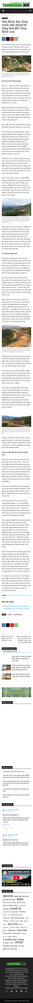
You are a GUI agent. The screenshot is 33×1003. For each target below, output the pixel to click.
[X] (8, 39)
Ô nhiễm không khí (12, 936)
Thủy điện (22, 930)
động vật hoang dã (10, 949)
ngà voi (5, 924)
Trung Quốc (16, 933)
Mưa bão (11, 921)
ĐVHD (19, 942)
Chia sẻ (6, 829)
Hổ (9, 915)
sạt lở (5, 930)
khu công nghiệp (17, 918)
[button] (3, 10)
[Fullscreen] (29, 884)
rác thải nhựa (14, 927)
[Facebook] (4, 39)
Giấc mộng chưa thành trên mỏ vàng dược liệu (21, 675)
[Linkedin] (11, 991)
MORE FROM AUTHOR (10, 651)
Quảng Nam (6, 927)
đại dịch (21, 946)
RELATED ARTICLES (9, 649)
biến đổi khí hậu (21, 896)
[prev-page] (3, 683)
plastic (21, 924)
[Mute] (26, 884)
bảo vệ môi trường (9, 902)
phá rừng (13, 924)
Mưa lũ (17, 921)
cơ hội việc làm (7, 912)
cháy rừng (22, 905)
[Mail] (16, 991)
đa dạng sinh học (10, 946)
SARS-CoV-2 (23, 927)
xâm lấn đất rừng (18, 614)
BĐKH (20, 899)
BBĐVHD (8, 896)
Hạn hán (5, 915)
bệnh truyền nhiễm (10, 905)
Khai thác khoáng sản (16, 915)
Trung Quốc (7, 933)
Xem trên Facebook (7, 827)
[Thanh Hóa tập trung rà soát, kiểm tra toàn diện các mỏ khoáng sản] (6, 667)
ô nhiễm (6, 943)
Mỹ (22, 921)
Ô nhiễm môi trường (13, 939)
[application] (16, 878)
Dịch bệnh (15, 912)
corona (6, 909)
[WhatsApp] (16, 39)
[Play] (4, 884)
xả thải (4, 936)
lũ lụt (27, 918)
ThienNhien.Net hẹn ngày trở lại (13, 771)
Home (3, 15)
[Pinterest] (12, 39)
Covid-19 (15, 908)
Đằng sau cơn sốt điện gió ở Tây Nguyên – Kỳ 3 (7, 638)
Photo (8, 824)
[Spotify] (21, 991)
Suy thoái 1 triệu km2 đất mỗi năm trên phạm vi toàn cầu (21, 658)
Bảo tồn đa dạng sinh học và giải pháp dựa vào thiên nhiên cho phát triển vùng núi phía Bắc (16, 783)
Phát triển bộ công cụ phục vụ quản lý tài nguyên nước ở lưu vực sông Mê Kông (23, 639)
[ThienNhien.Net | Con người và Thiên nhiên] (16, 4)
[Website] (26, 991)
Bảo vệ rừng (21, 902)
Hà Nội (22, 912)
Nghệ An (26, 921)
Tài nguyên (10, 15)
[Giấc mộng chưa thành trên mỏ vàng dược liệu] (6, 676)
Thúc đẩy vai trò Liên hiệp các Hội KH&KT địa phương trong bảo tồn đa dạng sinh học (16, 776)
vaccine (24, 933)
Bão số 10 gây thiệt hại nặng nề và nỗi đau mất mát (16, 796)
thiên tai (12, 930)
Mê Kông (5, 921)
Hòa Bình (9, 614)
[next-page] (6, 683)
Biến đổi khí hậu (9, 900)
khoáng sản (6, 918)
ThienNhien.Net (12, 810)
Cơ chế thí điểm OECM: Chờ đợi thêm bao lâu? (16, 790)
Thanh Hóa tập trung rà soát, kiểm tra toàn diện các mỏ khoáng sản (21, 667)
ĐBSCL (12, 943)
